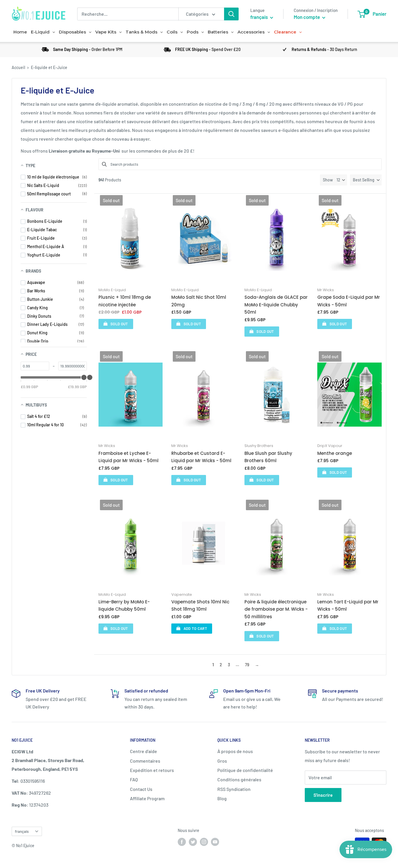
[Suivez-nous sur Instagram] (204, 842)
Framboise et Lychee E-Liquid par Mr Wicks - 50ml (128, 457)
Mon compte (307, 17)
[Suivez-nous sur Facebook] (182, 842)
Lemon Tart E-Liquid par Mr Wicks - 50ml (347, 605)
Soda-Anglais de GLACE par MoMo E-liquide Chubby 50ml (276, 304)
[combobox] (127, 14)
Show (328, 179)
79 (247, 664)
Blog (222, 798)
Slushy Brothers (258, 445)
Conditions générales (239, 779)
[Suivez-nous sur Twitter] (193, 842)
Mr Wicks (325, 290)
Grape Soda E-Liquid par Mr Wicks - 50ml (348, 301)
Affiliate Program (147, 798)
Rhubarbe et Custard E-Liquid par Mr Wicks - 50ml (201, 457)
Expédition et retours (152, 770)
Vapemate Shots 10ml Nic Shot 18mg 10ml (200, 605)
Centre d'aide (143, 751)
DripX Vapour (329, 445)
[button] (366, 179)
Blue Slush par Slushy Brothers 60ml (268, 457)
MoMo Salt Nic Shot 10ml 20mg (198, 301)
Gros (222, 761)
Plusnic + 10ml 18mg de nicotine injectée (124, 301)
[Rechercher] (231, 14)
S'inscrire (323, 795)
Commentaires (145, 761)
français (22, 831)
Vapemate (181, 594)
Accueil (18, 67)
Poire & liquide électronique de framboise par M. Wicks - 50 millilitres (276, 609)
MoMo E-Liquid (112, 290)
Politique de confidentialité (245, 770)
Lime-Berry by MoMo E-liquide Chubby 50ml (124, 605)
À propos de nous (235, 751)
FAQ (134, 779)
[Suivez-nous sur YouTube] (215, 842)
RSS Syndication (234, 789)
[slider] (90, 377)
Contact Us (141, 789)
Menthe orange (334, 453)
